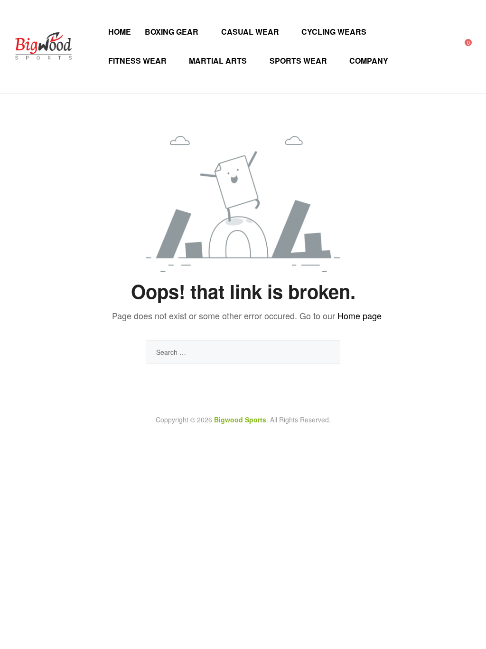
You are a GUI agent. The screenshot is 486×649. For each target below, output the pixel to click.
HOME (119, 31)
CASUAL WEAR (250, 31)
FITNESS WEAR (137, 60)
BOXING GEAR (171, 31)
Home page (359, 315)
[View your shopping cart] (462, 46)
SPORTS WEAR (298, 60)
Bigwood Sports (240, 419)
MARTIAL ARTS (218, 60)
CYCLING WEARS (333, 31)
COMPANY (368, 60)
